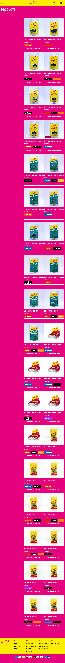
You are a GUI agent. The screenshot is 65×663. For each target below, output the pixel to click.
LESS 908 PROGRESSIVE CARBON (34, 175)
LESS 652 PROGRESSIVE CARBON (54, 209)
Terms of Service (43, 646)
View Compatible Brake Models (34, 48)
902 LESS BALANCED (50, 582)
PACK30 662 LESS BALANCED (52, 345)
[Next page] (48, 633)
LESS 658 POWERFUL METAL (32, 141)
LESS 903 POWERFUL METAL (52, 39)
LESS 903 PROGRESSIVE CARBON (54, 277)
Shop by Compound (31, 646)
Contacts (16, 648)
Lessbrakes (30, 661)
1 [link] (39, 633)
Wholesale (29, 651)
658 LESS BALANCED (30, 515)
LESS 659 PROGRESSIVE (51, 311)
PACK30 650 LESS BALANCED (52, 413)
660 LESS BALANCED (50, 481)
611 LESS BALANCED (30, 481)
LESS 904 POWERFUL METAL (32, 39)
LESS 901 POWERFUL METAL (32, 107)
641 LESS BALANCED (30, 548)
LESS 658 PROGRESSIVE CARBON (54, 243)
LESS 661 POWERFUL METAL (52, 73)
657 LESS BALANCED (50, 548)
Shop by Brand (30, 643)
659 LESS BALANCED (50, 515)
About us (16, 643)
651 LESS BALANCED (50, 616)
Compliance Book (43, 648)
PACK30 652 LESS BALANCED (32, 379)
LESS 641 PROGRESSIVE (31, 345)
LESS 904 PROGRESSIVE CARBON (34, 209)
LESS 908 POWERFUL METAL (32, 73)
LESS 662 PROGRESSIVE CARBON (34, 243)
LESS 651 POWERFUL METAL (52, 141)
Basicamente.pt (37, 661)
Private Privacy (43, 643)
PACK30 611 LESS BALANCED (52, 379)
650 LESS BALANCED (30, 582)
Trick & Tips (29, 648)
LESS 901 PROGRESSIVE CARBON (34, 277)
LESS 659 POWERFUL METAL (52, 107)
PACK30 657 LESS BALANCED (32, 413)
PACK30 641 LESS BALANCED (32, 447)
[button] (54, 3)
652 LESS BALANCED (50, 447)
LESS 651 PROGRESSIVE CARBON (54, 175)
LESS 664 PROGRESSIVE (31, 311)
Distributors (17, 646)
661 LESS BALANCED (30, 616)
